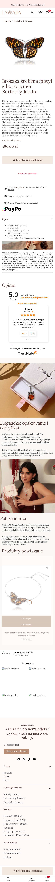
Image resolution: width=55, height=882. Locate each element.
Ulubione (8, 857)
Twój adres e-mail (11, 745)
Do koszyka (26, 618)
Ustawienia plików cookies (17, 835)
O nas (6, 776)
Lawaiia (7, 21)
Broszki (28, 21)
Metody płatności (12, 794)
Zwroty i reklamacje (13, 802)
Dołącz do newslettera (16, 751)
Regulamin (9, 827)
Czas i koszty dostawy (14, 798)
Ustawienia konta (12, 853)
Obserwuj (29, 663)
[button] (19, 303)
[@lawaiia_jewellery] (6, 654)
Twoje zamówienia (12, 849)
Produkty (18, 21)
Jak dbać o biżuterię (13, 816)
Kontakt (8, 772)
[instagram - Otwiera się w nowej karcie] (23, 759)
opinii (34, 297)
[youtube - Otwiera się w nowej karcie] (34, 759)
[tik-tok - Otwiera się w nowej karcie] (29, 759)
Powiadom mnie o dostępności (29, 160)
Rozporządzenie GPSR (14, 820)
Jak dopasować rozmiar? (16, 823)
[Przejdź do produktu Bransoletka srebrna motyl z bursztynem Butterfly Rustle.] (26, 590)
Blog (6, 780)
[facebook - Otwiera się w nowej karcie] (18, 759)
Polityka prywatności (14, 831)
